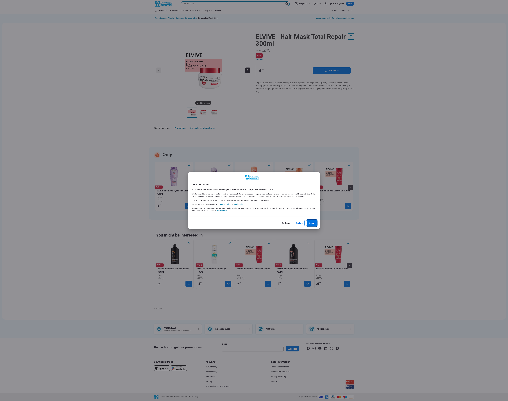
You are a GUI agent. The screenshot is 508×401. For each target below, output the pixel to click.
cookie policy (222, 211)
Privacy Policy (225, 204)
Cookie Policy (238, 204)
